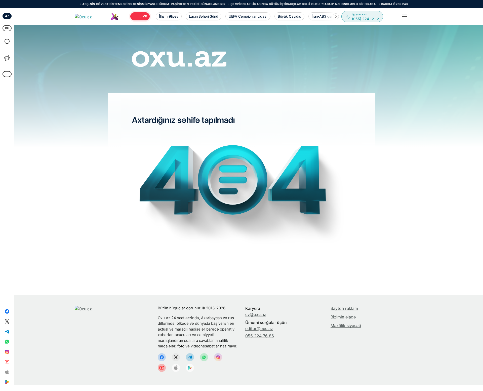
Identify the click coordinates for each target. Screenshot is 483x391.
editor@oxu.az (259, 328)
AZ (7, 16)
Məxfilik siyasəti (346, 325)
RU (7, 28)
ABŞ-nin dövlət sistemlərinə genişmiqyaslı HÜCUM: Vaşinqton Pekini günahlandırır (134, 4)
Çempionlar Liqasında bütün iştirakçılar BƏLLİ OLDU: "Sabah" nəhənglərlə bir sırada (283, 4)
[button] (336, 16)
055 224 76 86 (259, 335)
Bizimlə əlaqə (343, 316)
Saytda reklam (344, 308)
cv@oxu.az (255, 314)
